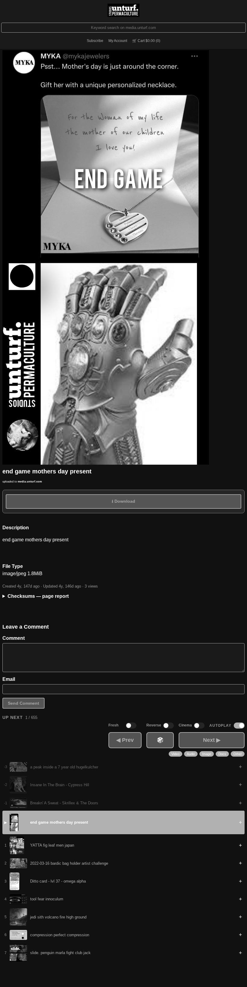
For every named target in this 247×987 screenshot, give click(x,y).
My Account (117, 41)
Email (8, 679)
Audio (191, 754)
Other (237, 754)
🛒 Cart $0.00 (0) (146, 41)
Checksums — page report (38, 596)
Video (175, 754)
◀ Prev (125, 740)
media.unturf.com (30, 481)
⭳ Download (123, 501)
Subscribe (95, 41)
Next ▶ (211, 740)
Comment (13, 638)
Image (206, 754)
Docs (222, 754)
